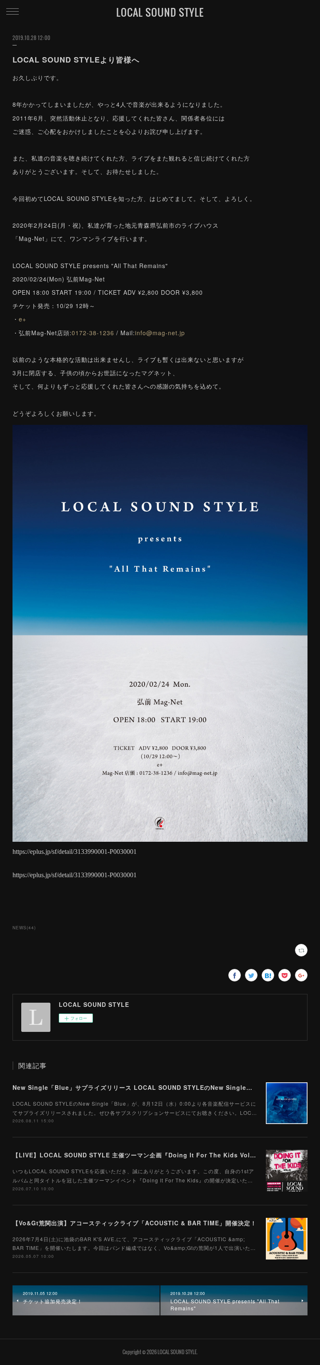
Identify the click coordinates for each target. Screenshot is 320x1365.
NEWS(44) (24, 928)
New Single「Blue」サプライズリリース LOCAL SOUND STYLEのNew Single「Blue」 (142, 1087)
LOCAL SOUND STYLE (160, 12)
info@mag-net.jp (160, 333)
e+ (22, 319)
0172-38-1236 (93, 333)
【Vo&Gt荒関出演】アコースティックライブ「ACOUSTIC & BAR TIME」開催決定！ (134, 1223)
